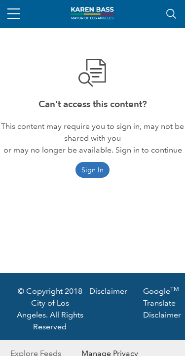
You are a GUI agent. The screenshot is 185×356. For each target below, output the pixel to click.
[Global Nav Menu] (14, 14)
